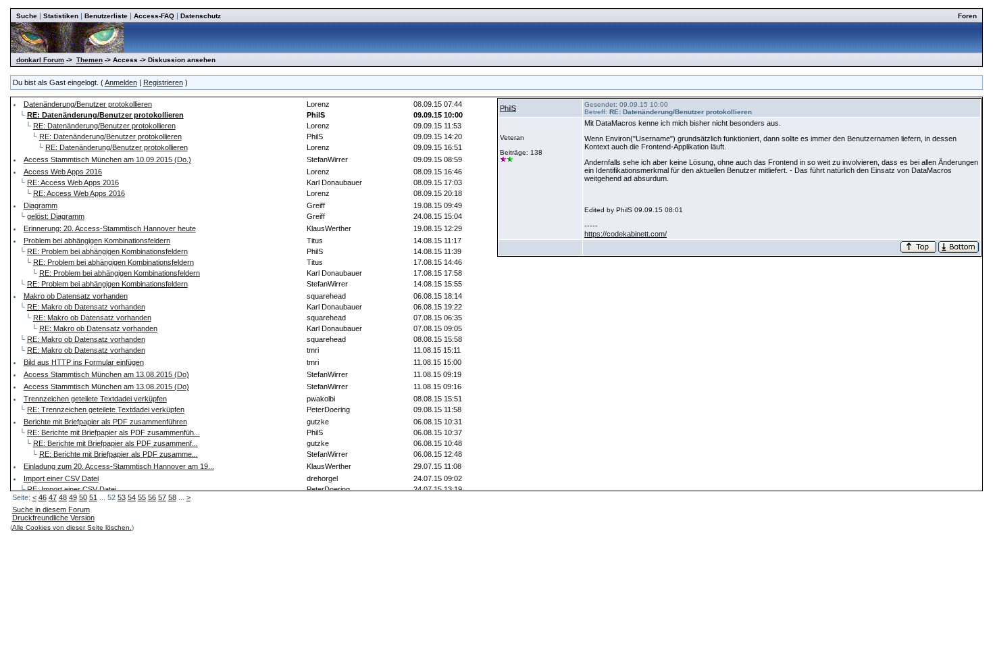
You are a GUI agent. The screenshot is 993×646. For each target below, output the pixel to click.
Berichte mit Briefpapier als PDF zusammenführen (105, 422)
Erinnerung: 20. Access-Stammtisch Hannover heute (110, 228)
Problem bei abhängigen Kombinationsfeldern (97, 241)
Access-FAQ (154, 16)
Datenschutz (200, 16)
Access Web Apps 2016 (63, 172)
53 (122, 497)
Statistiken (60, 16)
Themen (89, 60)
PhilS (508, 108)
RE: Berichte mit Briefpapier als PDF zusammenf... (115, 443)
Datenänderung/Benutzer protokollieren (88, 104)
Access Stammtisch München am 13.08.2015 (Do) (106, 374)
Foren (967, 16)
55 (142, 497)
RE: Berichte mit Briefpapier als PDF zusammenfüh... (113, 432)
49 (73, 497)
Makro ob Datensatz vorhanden (76, 296)
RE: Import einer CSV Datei (71, 489)
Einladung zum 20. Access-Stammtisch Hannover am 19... (119, 466)
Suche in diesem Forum (51, 509)
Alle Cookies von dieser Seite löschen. (72, 527)
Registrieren (163, 82)
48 (63, 497)
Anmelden (121, 82)
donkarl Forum (40, 60)
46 (43, 497)
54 (132, 497)
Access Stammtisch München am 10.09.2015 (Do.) (107, 159)
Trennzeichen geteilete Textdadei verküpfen (95, 399)
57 (162, 497)
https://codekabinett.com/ (625, 234)
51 (93, 497)
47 (53, 497)
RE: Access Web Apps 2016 (73, 182)
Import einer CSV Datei (61, 478)
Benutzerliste (106, 16)
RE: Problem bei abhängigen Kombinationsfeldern (107, 251)
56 (152, 497)
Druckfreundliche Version (53, 518)
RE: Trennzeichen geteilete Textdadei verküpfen (105, 409)
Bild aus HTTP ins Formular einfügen (84, 362)
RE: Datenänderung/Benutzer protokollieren (104, 126)
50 (83, 497)
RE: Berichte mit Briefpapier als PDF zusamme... (118, 454)
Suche (26, 16)
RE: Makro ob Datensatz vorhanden (86, 307)
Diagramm (40, 205)
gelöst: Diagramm (55, 216)
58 (172, 497)
